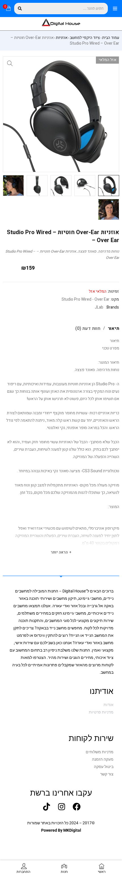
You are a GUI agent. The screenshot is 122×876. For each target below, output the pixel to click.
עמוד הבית (110, 38)
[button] (10, 63)
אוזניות (62, 38)
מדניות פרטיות (101, 712)
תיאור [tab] (113, 328)
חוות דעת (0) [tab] (87, 328)
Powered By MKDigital (61, 830)
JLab (99, 307)
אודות (108, 704)
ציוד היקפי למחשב (85, 38)
